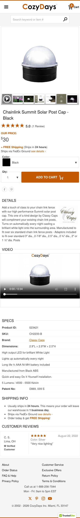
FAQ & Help (9, 475)
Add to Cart (47, 177)
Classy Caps (37, 340)
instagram (43, 498)
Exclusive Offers (51, 470)
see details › (38, 151)
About (5, 464)
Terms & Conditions (54, 481)
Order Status (9, 470)
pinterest (37, 498)
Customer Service (52, 464)
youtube (50, 498)
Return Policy (50, 475)
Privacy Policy (10, 481)
